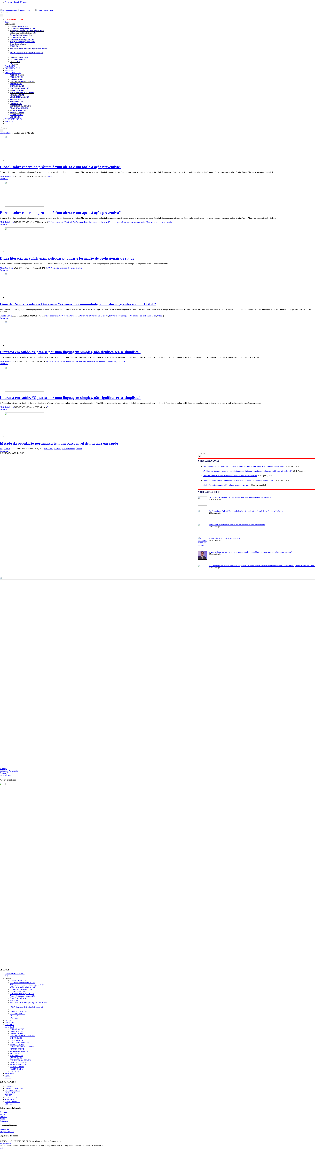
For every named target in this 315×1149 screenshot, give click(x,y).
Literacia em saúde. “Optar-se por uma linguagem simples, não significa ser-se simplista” (70, 352)
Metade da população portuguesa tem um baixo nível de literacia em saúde (59, 443)
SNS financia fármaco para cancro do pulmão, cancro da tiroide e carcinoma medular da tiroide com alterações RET (248, 471)
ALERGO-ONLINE (17, 75)
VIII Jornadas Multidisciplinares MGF (23, 33)
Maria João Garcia (7, 176)
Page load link (5, 1143)
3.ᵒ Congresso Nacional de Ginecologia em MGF (27, 31)
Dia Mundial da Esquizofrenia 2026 (22, 28)
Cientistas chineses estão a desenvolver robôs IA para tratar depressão (230, 476)
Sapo (50, 176)
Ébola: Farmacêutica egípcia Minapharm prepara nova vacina (226, 485)
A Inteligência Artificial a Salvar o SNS (224, 538)
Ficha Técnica (5, 775)
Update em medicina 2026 (19, 26)
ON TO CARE (15, 62)
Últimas (149, 222)
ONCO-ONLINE (16, 104)
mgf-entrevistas (99, 222)
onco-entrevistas (130, 222)
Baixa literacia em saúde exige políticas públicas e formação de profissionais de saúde (67, 258)
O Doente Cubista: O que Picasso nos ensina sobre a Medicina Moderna (237, 525)
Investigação (123, 316)
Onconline (141, 222)
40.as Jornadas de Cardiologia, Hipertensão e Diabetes (28, 48)
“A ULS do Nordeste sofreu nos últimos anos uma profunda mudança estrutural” (240, 497)
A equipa (3, 769)
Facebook (4, 1112)
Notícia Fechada (68, 449)
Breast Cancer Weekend (18, 44)
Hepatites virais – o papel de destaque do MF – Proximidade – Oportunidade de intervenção (238, 480)
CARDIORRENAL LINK (19, 57)
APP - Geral (67, 222)
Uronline (169, 222)
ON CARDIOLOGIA (17, 59)
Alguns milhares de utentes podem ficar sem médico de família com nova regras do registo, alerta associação (251, 552)
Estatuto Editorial (6, 773)
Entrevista (88, 222)
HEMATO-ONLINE (17, 90)
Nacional (119, 222)
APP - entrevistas (54, 222)
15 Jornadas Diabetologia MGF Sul (22, 39)
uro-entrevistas (159, 222)
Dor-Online (73, 316)
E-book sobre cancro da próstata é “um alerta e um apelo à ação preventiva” (60, 167)
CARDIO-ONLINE (17, 77)
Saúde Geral (151, 316)
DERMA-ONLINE (16, 79)
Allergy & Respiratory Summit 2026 (22, 42)
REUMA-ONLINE (16, 115)
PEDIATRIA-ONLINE (18, 110)
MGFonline (110, 222)
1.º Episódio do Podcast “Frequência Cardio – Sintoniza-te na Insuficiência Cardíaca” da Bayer (246, 511)
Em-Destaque (78, 222)
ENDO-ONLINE (16, 84)
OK (1, 1148)
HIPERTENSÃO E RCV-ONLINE (22, 93)
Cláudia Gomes (6, 316)
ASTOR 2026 (14, 46)
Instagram (4, 1121)
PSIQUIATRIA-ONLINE (19, 108)
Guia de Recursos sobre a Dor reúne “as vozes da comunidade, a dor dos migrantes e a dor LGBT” (78, 304)
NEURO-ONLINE (16, 101)
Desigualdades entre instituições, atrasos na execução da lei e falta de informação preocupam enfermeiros (243, 466)
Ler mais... (4, 179)
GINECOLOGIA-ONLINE (19, 88)
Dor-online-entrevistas (88, 316)
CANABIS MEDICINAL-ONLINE (22, 82)
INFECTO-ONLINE (17, 95)
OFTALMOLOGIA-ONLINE (20, 106)
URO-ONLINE (15, 117)
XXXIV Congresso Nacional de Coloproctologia (26, 53)
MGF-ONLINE (15, 99)
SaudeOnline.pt (6, 133)
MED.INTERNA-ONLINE (19, 97)
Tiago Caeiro (5, 449)
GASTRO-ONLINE (17, 86)
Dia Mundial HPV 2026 (18, 37)
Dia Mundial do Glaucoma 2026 (21, 35)
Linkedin (3, 1117)
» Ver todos (14, 64)
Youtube (3, 1119)
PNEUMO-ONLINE (17, 112)
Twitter (3, 1114)
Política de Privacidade (9, 771)
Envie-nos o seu (7, 1130)
